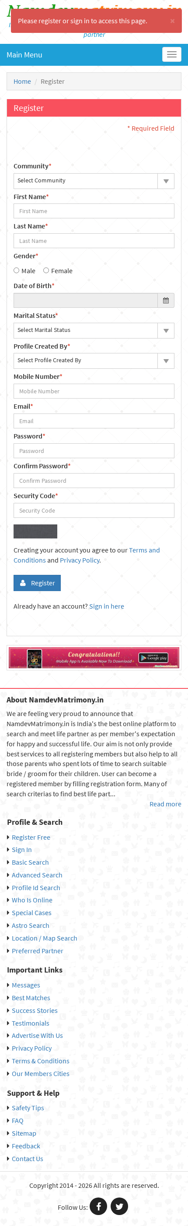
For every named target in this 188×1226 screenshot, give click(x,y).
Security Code (36, 495)
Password (29, 435)
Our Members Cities (41, 1073)
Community (33, 165)
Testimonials (30, 1023)
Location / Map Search (44, 938)
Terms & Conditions (41, 1060)
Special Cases (32, 912)
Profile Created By (42, 346)
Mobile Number (38, 376)
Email (23, 406)
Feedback (26, 1145)
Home (22, 81)
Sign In (22, 849)
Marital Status (36, 315)
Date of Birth (34, 285)
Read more (165, 803)
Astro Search (30, 925)
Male (28, 270)
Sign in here (106, 606)
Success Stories (35, 1010)
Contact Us (27, 1158)
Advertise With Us (37, 1035)
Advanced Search (37, 874)
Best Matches (31, 997)
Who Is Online (32, 899)
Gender (26, 255)
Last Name (31, 225)
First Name (31, 196)
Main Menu (24, 55)
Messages (26, 984)
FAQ (18, 1120)
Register (43, 582)
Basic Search (30, 862)
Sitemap (24, 1133)
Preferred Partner (37, 950)
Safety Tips (28, 1107)
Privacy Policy (79, 560)
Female (62, 270)
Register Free (31, 837)
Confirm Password (42, 465)
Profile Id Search (36, 887)
